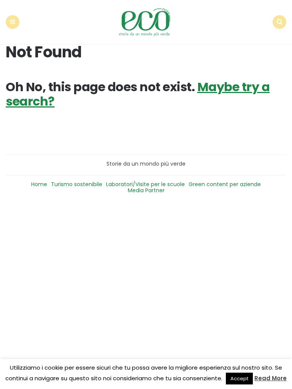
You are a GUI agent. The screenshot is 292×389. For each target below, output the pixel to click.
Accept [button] (239, 378)
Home (39, 184)
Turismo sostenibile (76, 184)
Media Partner (146, 190)
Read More (270, 378)
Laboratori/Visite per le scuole (145, 184)
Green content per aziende (225, 184)
